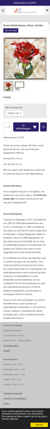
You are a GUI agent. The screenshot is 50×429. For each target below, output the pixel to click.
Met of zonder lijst (13, 107)
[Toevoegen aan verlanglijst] (43, 126)
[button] (8, 86)
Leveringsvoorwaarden (13, 393)
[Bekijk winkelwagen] (47, 10)
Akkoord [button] (39, 425)
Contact (6, 350)
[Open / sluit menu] (3, 10)
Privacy (6, 403)
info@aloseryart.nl (11, 346)
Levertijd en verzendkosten (14, 398)
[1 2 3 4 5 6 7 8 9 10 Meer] (7, 126)
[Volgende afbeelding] (42, 58)
